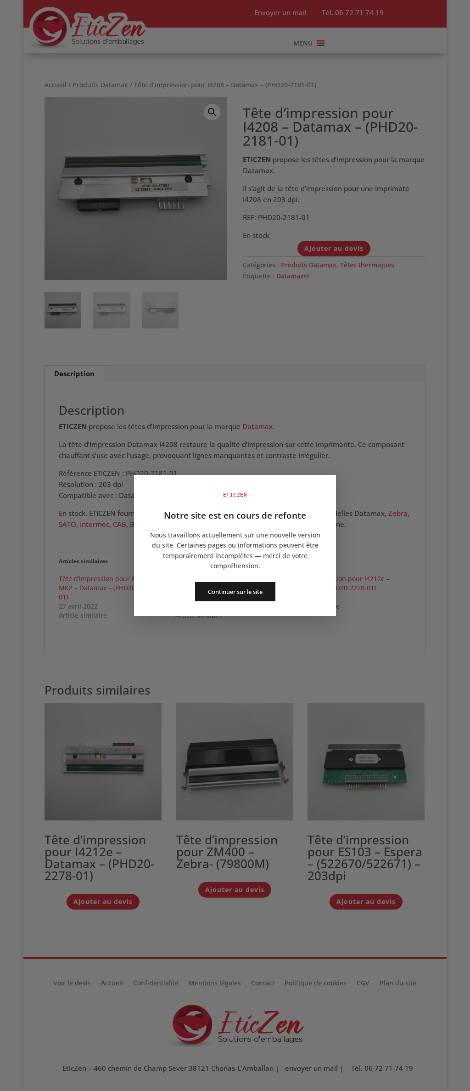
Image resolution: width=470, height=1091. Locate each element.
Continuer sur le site (235, 592)
